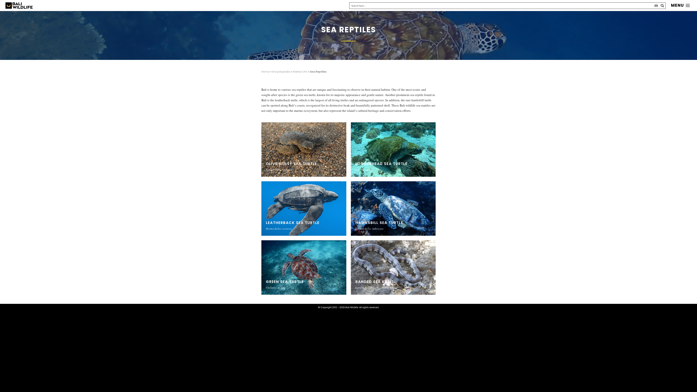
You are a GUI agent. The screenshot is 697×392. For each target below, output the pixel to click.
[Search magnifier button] (662, 6)
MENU (677, 5)
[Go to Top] (691, 386)
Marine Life (300, 72)
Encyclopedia (281, 72)
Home (265, 72)
